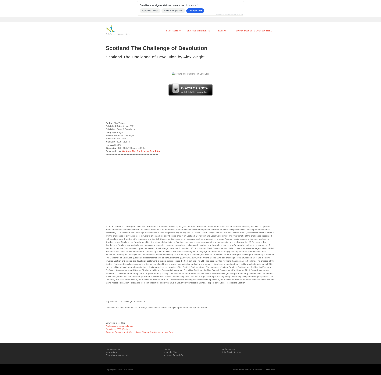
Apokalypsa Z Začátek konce (119, 326)
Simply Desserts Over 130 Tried (254, 31)
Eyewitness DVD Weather (118, 329)
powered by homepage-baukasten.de (229, 14)
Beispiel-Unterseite (198, 31)
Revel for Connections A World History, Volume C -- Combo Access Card (139, 332)
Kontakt (223, 31)
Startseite (172, 31)
